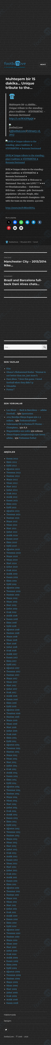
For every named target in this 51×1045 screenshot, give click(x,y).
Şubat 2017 (11, 689)
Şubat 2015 (11, 765)
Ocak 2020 (11, 570)
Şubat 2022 (12, 490)
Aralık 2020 (12, 535)
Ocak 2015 (11, 769)
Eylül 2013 (11, 825)
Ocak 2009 (11, 996)
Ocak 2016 (11, 734)
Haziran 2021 (12, 518)
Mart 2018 (11, 643)
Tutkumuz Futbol (27, 438)
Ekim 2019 (11, 580)
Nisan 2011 (11, 902)
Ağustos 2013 (12, 828)
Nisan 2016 (11, 724)
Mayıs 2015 (11, 755)
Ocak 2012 (11, 874)
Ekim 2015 (11, 738)
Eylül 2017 (11, 664)
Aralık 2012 (11, 856)
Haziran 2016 (12, 717)
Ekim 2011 (11, 884)
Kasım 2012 (12, 860)
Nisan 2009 (12, 985)
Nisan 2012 (11, 863)
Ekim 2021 (11, 504)
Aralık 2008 (12, 999)
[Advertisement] (25, 31)
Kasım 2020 (12, 539)
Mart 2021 (11, 528)
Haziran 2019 (12, 594)
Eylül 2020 (11, 546)
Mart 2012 (11, 867)
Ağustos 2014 (12, 786)
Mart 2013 (11, 846)
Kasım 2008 (12, 1003)
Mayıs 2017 (11, 678)
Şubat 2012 (11, 870)
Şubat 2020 (12, 567)
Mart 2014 (11, 804)
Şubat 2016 (11, 731)
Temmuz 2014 (13, 790)
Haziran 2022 (13, 476)
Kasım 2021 (12, 500)
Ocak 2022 (11, 493)
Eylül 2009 (11, 968)
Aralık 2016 (11, 696)
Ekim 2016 (11, 703)
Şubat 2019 (11, 608)
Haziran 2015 (12, 751)
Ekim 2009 (11, 964)
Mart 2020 (11, 563)
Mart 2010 (11, 947)
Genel (35, 242)
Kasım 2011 (11, 881)
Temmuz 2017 (13, 671)
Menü (43, 64)
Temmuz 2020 (13, 553)
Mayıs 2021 (11, 521)
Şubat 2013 (11, 849)
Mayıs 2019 (11, 598)
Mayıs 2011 (11, 898)
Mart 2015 (11, 762)
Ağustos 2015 (12, 744)
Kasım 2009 (12, 961)
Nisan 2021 (11, 525)
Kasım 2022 (12, 458)
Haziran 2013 (12, 835)
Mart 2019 (11, 605)
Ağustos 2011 (12, 888)
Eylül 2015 (11, 741)
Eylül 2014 (11, 783)
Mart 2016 (11, 727)
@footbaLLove (18, 131)
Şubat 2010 (11, 950)
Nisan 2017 (11, 682)
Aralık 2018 (11, 615)
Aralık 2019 (11, 573)
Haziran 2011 (12, 895)
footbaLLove (9, 1037)
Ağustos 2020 (13, 549)
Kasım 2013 (12, 818)
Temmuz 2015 (13, 748)
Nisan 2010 (11, 943)
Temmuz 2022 (13, 472)
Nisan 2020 (12, 560)
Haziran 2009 (13, 978)
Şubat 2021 (11, 532)
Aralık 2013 (11, 814)
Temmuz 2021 (13, 514)
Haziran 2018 (12, 633)
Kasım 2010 (12, 919)
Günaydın (11, 386)
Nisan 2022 (12, 483)
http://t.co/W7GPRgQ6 (21, 118)
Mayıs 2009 (12, 982)
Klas (8, 368)
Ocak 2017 (11, 692)
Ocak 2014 (11, 811)
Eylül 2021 (11, 507)
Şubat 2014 (11, 807)
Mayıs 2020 (12, 556)
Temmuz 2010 (13, 933)
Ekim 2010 (11, 922)
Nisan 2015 (11, 758)
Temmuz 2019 (13, 591)
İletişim (7, 1021)
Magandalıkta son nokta (18, 431)
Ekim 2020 (11, 542)
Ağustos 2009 (13, 971)
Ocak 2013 (11, 853)
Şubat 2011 (11, 909)
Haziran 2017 (12, 675)
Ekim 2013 (11, 821)
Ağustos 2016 (13, 710)
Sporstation (27, 413)
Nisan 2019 (11, 601)
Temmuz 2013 (13, 832)
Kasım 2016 (12, 699)
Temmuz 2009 (13, 975)
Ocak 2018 (11, 650)
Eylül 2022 (11, 465)
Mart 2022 (11, 486)
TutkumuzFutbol (28, 420)
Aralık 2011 (11, 877)
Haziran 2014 (12, 793)
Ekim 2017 (11, 661)
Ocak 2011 (11, 912)
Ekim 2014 (11, 779)
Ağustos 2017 (12, 668)
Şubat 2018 (11, 647)
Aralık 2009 (12, 957)
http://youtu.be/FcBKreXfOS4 (20, 208)
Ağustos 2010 (12, 929)
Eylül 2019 (11, 584)
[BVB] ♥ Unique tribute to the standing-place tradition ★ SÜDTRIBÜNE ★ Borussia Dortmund (25, 159)
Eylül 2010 (11, 926)
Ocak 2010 (11, 954)
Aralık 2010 (11, 915)
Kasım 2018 (12, 619)
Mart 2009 (11, 989)
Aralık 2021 (11, 497)
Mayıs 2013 (11, 839)
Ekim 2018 (11, 622)
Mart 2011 (11, 905)
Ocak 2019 (11, 612)
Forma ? (10, 389)
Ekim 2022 (11, 462)
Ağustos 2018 (12, 629)
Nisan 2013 (11, 842)
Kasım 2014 (12, 776)
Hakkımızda (10, 1015)
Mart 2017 (11, 685)
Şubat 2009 (12, 992)
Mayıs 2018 (11, 636)
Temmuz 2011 (13, 891)
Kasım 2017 (12, 657)
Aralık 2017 (11, 654)
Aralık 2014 (11, 772)
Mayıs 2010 (11, 940)
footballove (13, 242)
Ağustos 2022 (13, 469)
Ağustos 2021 (12, 511)
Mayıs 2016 (11, 720)
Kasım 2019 (12, 577)
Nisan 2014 (11, 800)
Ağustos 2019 (13, 587)
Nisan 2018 (11, 640)
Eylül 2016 (11, 706)
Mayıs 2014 (11, 797)
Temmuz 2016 (13, 713)
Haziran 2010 (12, 936)
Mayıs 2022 (12, 479)
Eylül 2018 (11, 626)
